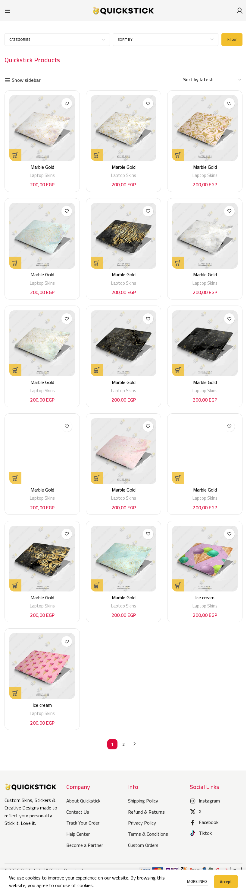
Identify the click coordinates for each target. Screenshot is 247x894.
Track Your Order (82, 822)
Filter (231, 39)
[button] (15, 155)
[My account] (239, 11)
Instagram (209, 800)
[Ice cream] (205, 558)
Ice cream (204, 597)
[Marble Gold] (42, 128)
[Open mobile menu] (8, 11)
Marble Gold (42, 166)
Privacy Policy (142, 822)
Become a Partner (84, 845)
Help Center (78, 833)
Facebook (208, 822)
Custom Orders (143, 845)
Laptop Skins (42, 175)
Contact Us (77, 811)
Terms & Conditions (148, 833)
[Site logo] (123, 9)
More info (197, 881)
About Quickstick (83, 800)
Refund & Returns (146, 811)
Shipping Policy (143, 800)
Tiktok (205, 833)
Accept (226, 881)
